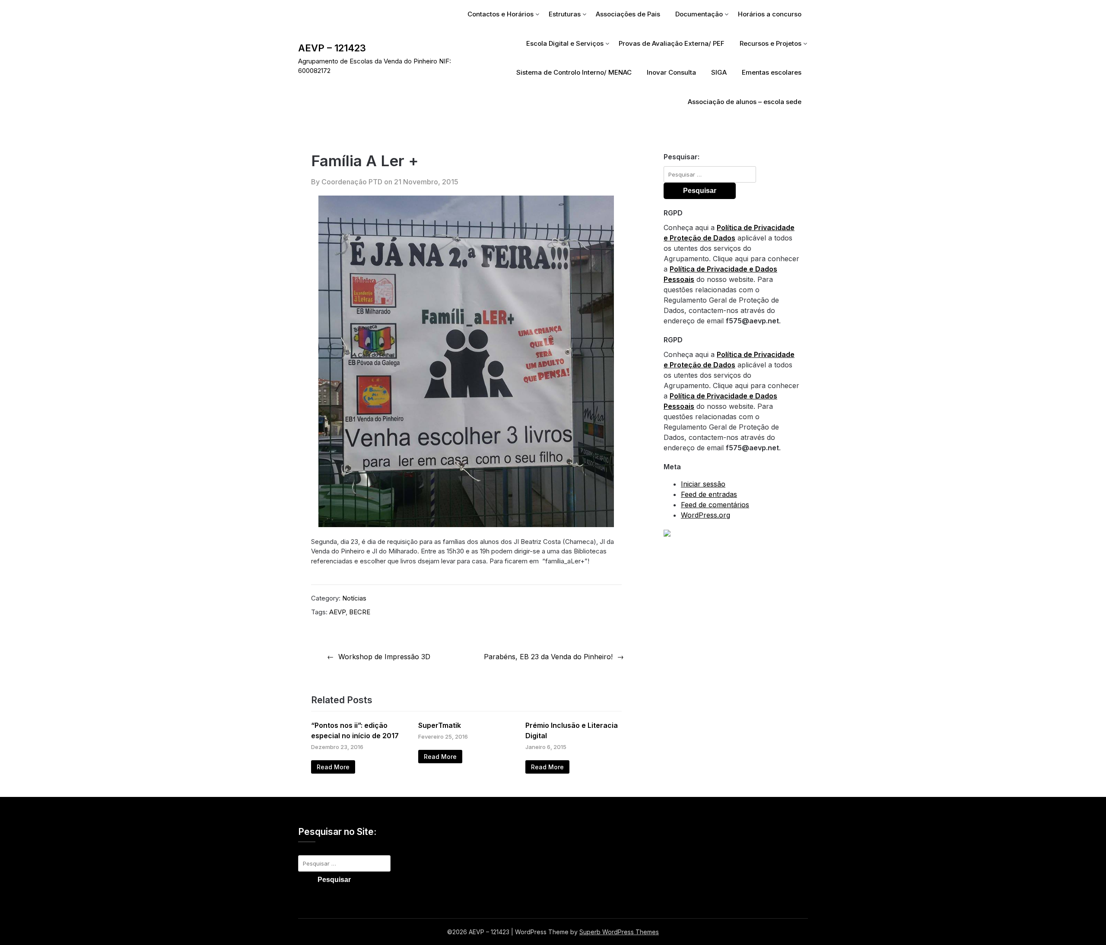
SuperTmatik (439, 725)
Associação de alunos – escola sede (744, 102)
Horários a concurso (769, 14)
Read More (333, 767)
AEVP (337, 612)
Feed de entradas (709, 494)
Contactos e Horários (500, 14)
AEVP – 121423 (332, 48)
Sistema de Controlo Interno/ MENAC (574, 72)
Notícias (354, 598)
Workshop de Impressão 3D (384, 656)
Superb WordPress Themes (619, 932)
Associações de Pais (628, 14)
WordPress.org (705, 515)
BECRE (359, 612)
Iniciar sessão (703, 484)
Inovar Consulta (671, 72)
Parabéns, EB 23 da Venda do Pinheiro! (548, 656)
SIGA (719, 72)
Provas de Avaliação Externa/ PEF (672, 43)
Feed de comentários (715, 504)
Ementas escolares (771, 72)
